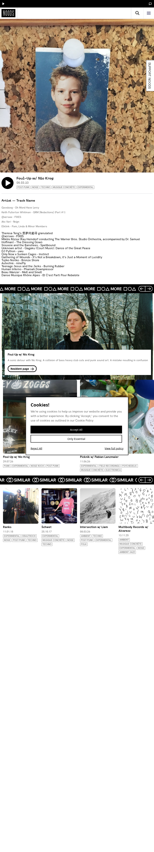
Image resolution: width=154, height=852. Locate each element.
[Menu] (149, 13)
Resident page (20, 368)
